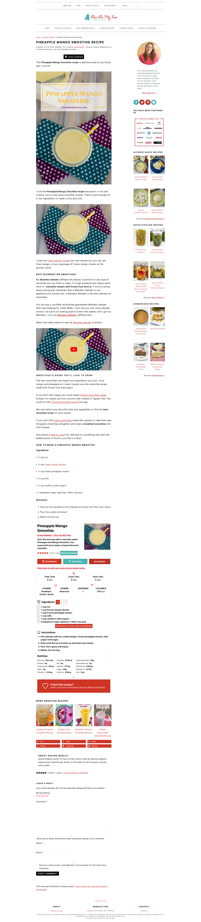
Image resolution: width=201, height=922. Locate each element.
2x (62, 602)
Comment (41, 801)
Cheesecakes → (158, 375)
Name (40, 843)
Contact (144, 910)
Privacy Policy (57, 910)
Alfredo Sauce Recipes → (154, 219)
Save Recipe (99, 561)
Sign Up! (90, 910)
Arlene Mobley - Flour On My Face (54, 535)
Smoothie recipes (48, 37)
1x (58, 602)
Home (38, 37)
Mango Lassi (57, 434)
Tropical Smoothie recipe (64, 402)
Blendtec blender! (67, 315)
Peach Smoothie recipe (93, 395)
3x (66, 602)
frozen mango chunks (55, 464)
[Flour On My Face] (100, 23)
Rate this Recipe (69, 553)
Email (39, 852)
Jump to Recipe (75, 57)
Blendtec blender (82, 322)
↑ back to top (100, 900)
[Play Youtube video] (73, 349)
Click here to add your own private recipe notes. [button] (61, 568)
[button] (38, 553)
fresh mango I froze (58, 260)
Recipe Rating (43, 793)
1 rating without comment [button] (74, 773)
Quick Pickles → (158, 298)
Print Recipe (51, 561)
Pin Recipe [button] (77, 561)
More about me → (149, 93)
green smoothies (63, 420)
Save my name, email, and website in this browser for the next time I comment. (73, 867)
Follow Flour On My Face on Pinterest (74, 626)
